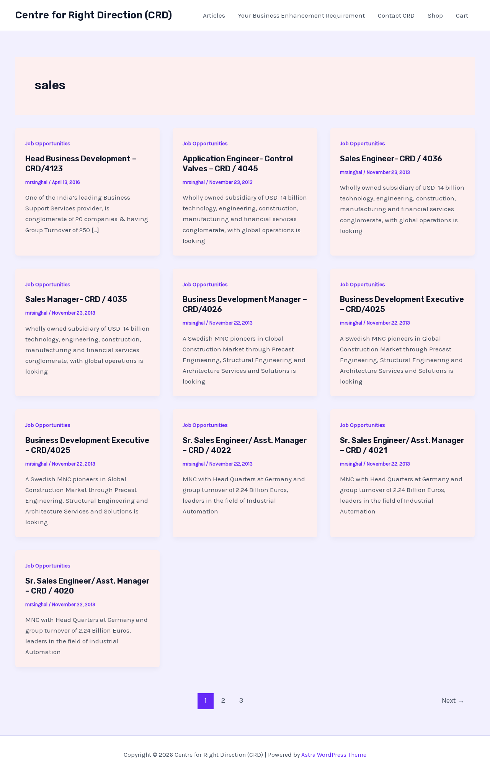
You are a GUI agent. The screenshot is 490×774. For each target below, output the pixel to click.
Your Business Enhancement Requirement (301, 15)
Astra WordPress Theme (333, 754)
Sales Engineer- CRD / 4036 (391, 158)
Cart (462, 15)
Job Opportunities (47, 143)
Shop (435, 15)
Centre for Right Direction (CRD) (93, 15)
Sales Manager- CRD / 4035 (76, 299)
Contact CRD (396, 15)
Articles (214, 15)
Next (453, 700)
